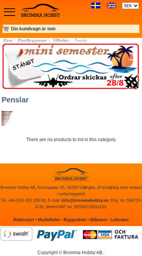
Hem (7, 40)
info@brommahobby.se (84, 200)
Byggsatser (75, 219)
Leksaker (120, 219)
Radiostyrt (23, 219)
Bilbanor (98, 219)
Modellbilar (49, 219)
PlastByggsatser (32, 40)
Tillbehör (61, 40)
